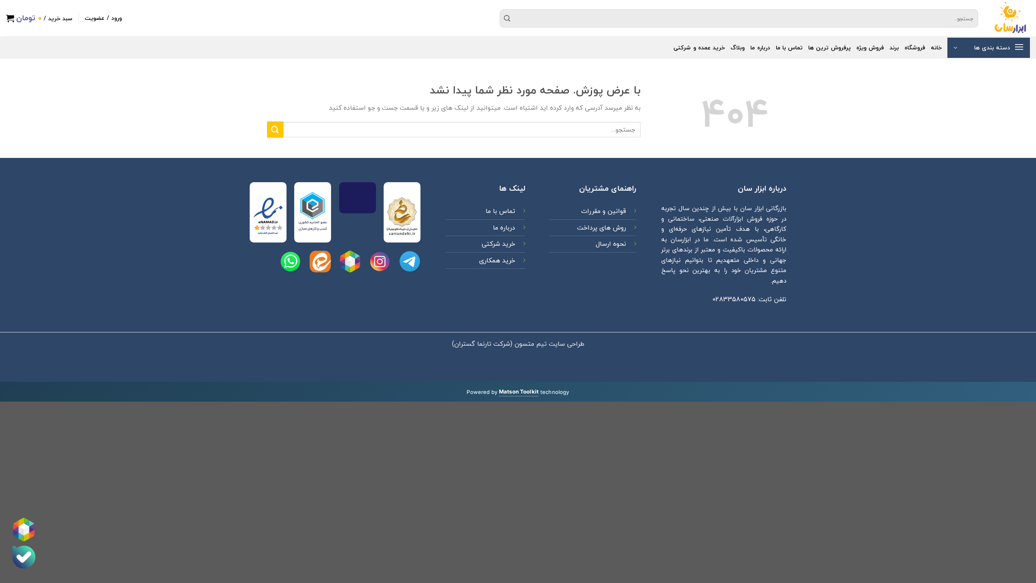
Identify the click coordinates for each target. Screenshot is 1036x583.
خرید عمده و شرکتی (699, 48)
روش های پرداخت (600, 227)
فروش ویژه (870, 48)
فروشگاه (914, 48)
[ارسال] (507, 18)
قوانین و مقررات (602, 211)
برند (894, 48)
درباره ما (760, 48)
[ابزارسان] (1010, 18)
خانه (936, 48)
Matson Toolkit (519, 391)
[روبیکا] (24, 529)
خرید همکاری (497, 260)
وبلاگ (737, 48)
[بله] (24, 557)
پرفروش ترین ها (829, 48)
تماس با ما (789, 48)
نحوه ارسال (611, 243)
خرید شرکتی (498, 243)
